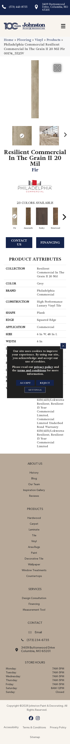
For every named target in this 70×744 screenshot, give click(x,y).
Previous (6, 134)
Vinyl (39, 40)
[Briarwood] (55, 216)
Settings (35, 389)
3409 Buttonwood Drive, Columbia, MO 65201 (55, 7)
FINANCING (50, 242)
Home (8, 40)
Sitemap (35, 737)
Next (64, 134)
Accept (25, 382)
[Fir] (14, 216)
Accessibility (11, 727)
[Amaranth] (28, 216)
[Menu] (63, 26)
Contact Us (19, 242)
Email (38, 632)
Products (53, 40)
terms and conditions (31, 370)
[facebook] (31, 718)
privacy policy (43, 366)
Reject (45, 382)
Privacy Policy (58, 727)
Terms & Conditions (34, 727)
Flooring (24, 40)
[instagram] (38, 718)
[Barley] (42, 216)
